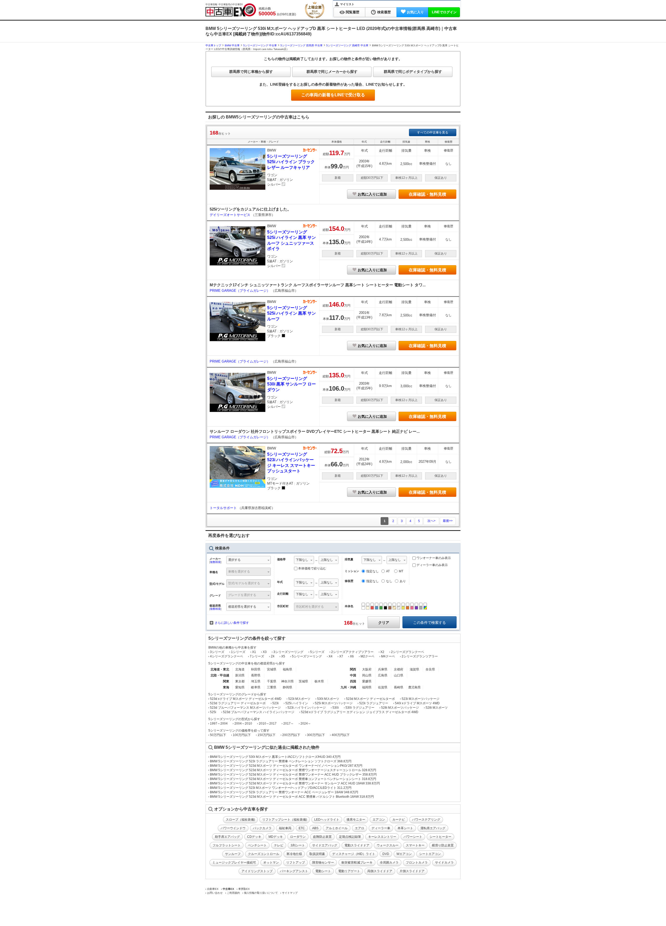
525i (213, 712)
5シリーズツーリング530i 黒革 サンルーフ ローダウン (291, 384)
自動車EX (213, 888)
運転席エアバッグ (432, 828)
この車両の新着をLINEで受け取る (333, 95)
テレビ (278, 845)
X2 (382, 652)
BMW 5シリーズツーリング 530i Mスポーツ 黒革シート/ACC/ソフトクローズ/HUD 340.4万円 (275, 757)
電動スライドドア (356, 845)
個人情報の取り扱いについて (261, 892)
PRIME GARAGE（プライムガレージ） (240, 291)
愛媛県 (367, 681)
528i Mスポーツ (437, 707)
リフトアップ (295, 862)
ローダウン (298, 837)
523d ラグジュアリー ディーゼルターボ (238, 703)
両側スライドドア (379, 871)
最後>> (448, 521)
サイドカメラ (444, 862)
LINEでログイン (444, 12)
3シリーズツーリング (288, 652)
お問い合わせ (215, 892)
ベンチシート (257, 845)
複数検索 (215, 562)
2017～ (288, 723)
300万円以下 (316, 735)
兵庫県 (382, 669)
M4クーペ (388, 656)
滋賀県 (414, 669)
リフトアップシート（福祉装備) (284, 819)
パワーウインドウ (233, 828)
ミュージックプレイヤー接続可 (234, 862)
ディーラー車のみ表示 (432, 565)
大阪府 (367, 669)
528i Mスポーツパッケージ (400, 707)
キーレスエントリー (382, 837)
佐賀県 (382, 687)
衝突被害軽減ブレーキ (357, 862)
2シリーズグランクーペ (407, 652)
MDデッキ (275, 837)
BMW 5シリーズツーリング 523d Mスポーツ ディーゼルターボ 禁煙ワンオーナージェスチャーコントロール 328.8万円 (293, 770)
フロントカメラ (417, 862)
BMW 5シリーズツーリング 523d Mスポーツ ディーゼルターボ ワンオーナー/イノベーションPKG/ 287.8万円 (286, 766)
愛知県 (240, 687)
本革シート (405, 828)
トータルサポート (224, 508)
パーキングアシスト (294, 871)
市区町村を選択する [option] (310, 606)
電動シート (323, 871)
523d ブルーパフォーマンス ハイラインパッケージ (258, 712)
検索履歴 (384, 12)
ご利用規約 (233, 892)
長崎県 (398, 687)
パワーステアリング (426, 819)
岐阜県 (255, 687)
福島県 (287, 669)
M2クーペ (367, 656)
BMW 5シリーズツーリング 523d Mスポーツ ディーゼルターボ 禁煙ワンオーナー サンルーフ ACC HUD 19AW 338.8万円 (295, 783)
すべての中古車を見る (432, 132)
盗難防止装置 (322, 837)
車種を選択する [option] (239, 571)
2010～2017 (268, 723)
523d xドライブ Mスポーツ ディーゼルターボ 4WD (245, 699)
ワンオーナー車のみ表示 (433, 558)
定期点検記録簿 (350, 837)
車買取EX (244, 888)
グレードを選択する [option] (242, 595)
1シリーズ (238, 652)
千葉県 (271, 681)
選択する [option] (234, 560)
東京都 (240, 681)
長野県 (255, 675)
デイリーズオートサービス (230, 215)
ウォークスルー (388, 845)
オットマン (271, 862)
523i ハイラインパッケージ (306, 707)
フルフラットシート (227, 845)
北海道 (240, 669)
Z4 (272, 656)
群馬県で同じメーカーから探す (331, 71)
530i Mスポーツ (328, 699)
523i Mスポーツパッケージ (420, 699)
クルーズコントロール (263, 854)
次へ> (431, 521)
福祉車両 (285, 828)
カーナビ (398, 819)
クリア (383, 622)
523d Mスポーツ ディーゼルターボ (370, 699)
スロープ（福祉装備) (240, 819)
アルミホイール (337, 828)
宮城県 (271, 669)
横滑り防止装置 (443, 845)
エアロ (359, 828)
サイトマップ (290, 892)
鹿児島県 (414, 687)
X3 (265, 652)
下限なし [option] (302, 560)
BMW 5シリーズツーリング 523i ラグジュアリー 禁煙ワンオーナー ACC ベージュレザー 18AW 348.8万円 (284, 792)
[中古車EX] (231, 9)
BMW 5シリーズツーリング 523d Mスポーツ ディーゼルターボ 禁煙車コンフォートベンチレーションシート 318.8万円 (293, 779)
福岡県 (367, 687)
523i (275, 703)
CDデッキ (254, 837)
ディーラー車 (381, 828)
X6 (352, 656)
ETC (302, 828)
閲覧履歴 (352, 12)
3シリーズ (217, 652)
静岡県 (287, 687)
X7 (341, 656)
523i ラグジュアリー (373, 703)
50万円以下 (218, 735)
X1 (254, 652)
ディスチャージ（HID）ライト (353, 854)
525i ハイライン (296, 703)
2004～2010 (243, 723)
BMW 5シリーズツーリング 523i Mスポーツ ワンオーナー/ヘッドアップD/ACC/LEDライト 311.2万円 (280, 788)
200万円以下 (291, 735)
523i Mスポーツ (299, 699)
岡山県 (367, 675)
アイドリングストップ (257, 871)
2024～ (305, 723)
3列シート (298, 845)
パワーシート (413, 837)
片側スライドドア (412, 871)
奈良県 (430, 669)
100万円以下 (242, 735)
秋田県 (255, 669)
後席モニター (356, 819)
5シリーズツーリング (307, 656)
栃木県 (319, 681)
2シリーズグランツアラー (420, 656)
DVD (385, 854)
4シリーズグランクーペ (226, 656)
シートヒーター (440, 837)
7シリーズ (257, 656)
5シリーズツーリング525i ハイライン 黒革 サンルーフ (291, 313)
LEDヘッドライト (326, 819)
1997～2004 (219, 723)
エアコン (379, 819)
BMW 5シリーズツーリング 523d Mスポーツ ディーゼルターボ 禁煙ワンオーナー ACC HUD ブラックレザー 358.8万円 (293, 774)
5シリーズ (317, 652)
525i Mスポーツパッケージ (334, 703)
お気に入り (415, 12)
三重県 (271, 687)
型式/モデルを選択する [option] (244, 583)
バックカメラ (262, 828)
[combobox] (248, 560)
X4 (330, 656)
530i (335, 707)
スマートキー (415, 845)
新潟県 (240, 675)
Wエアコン (404, 854)
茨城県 (303, 681)
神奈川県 (287, 681)
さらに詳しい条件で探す (232, 623)
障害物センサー (323, 862)
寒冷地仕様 (294, 854)
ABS (315, 828)
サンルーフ (233, 854)
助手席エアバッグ (227, 837)
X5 (283, 656)
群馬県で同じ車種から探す (251, 71)
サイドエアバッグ (324, 845)
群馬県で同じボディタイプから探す (413, 71)
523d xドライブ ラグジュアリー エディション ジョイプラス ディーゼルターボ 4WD (359, 712)
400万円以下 (341, 735)
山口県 (398, 675)
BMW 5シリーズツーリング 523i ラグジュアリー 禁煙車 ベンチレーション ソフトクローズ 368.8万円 (280, 761)
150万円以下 (267, 735)
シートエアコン (430, 854)
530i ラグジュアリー (359, 707)
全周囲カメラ (389, 862)
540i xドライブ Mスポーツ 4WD (417, 703)
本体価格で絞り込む (312, 568)
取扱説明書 (317, 854)
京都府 (398, 669)
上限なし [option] (327, 560)
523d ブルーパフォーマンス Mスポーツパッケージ (245, 707)
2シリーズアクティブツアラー (352, 652)
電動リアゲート (349, 871)
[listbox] (304, 560)
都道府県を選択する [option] (242, 606)
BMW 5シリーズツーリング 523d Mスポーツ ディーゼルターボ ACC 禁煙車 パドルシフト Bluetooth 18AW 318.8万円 (292, 796)
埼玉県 (255, 681)
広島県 (382, 675)
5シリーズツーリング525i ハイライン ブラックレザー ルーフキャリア (291, 162)
